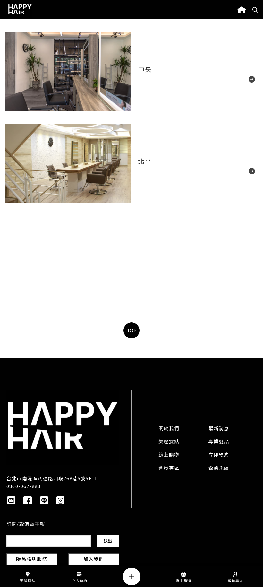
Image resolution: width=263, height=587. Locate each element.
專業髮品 (218, 442)
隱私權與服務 (31, 560)
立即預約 (218, 455)
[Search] (255, 9)
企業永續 (218, 468)
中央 (145, 70)
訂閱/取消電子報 (25, 525)
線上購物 (168, 455)
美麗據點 (168, 442)
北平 (145, 162)
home (241, 9)
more (243, 80)
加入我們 (93, 560)
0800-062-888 (23, 486)
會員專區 (168, 468)
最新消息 (218, 429)
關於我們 (168, 429)
